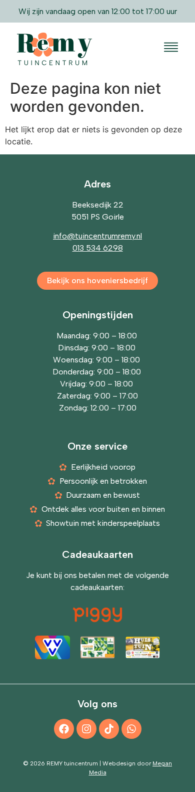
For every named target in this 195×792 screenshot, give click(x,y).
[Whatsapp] (132, 729)
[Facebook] (64, 729)
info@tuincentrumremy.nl (97, 236)
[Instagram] (86, 729)
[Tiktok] (109, 729)
